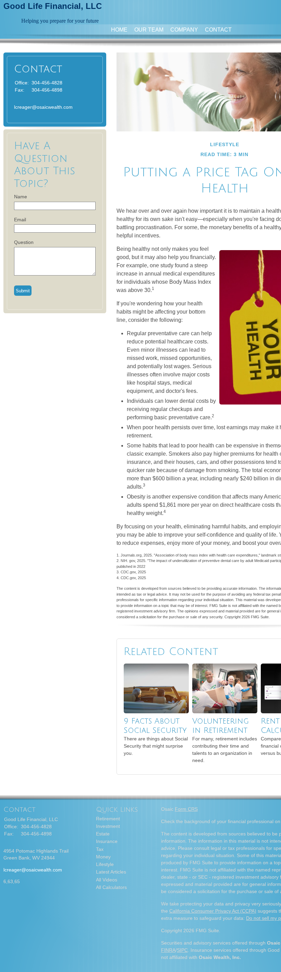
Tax (99, 849)
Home (119, 30)
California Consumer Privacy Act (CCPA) (212, 911)
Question (24, 242)
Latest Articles (111, 872)
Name (20, 196)
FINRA (168, 950)
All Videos (106, 879)
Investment (108, 826)
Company (184, 30)
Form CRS (186, 809)
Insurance (107, 841)
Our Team (148, 30)
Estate (103, 833)
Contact (218, 30)
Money (103, 856)
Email (20, 219)
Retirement (108, 818)
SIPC (182, 950)
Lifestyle (105, 864)
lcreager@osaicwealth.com (43, 107)
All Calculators (111, 887)
